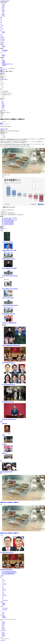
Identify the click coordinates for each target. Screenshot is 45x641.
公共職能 (3, 61)
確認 (1, 116)
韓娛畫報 (3, 32)
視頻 (1, 34)
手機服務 (3, 613)
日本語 (3, 625)
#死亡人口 (5, 69)
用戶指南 (3, 65)
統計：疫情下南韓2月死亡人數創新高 (8, 221)
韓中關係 (1, 29)
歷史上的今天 (2, 42)
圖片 (1, 30)
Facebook (3, 14)
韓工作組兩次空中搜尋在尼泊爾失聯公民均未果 (9, 572)
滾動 (1, 19)
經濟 (1, 22)
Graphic (3, 176)
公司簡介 (3, 60)
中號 (4, 136)
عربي (3, 626)
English (3, 624)
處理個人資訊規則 (3, 630)
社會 (1, 24)
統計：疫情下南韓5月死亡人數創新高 (8, 220)
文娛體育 (1, 25)
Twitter (3, 15)
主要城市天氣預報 (5, 608)
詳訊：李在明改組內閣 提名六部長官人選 (6, 552)
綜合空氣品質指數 (3, 79)
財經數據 (3, 46)
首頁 (3, 59)
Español (3, 627)
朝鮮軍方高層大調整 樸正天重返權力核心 (6, 569)
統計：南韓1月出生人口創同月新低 (7, 222)
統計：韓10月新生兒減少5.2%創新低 (7, 224)
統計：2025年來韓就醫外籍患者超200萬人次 (9, 573)
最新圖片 (3, 31)
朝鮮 (1, 27)
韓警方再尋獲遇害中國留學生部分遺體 (8, 574)
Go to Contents (2, 0)
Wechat (3, 13)
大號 (4, 137)
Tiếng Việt (3, 628)
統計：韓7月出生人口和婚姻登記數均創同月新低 (9, 219)
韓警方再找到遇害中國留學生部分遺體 (6, 471)
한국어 (3, 623)
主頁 (1, 575)
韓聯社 (1, 70)
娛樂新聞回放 (2, 39)
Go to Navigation (7, 0)
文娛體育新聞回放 (5, 600)
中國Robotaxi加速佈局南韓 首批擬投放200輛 (9, 571)
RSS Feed (3, 635)
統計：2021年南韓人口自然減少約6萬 (8, 223)
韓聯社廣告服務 (4, 609)
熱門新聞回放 (2, 37)
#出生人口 (2, 69)
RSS (2, 54)
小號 (4, 135)
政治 (3, 102)
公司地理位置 (4, 617)
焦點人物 (3, 45)
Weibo (3, 12)
